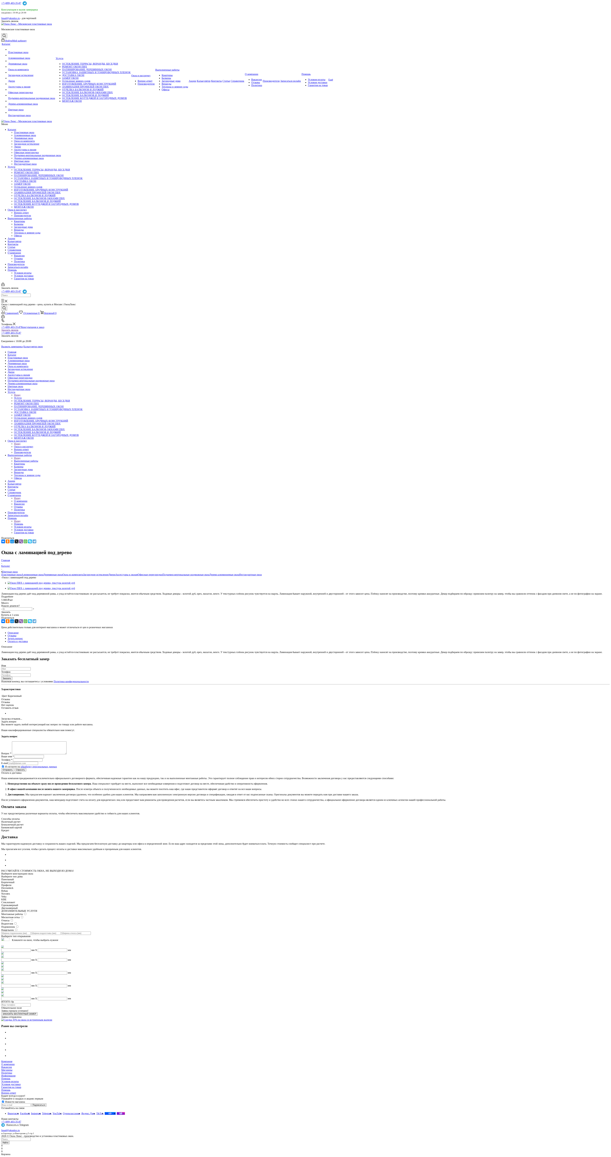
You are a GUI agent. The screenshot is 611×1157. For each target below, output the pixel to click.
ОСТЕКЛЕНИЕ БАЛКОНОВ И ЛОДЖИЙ (37, 201)
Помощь (12, 270)
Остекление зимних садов (28, 187)
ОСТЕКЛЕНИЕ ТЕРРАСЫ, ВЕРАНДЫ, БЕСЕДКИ (42, 169)
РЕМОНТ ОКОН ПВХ (26, 172)
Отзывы (18, 258)
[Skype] (30, 541)
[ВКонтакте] (3, 541)
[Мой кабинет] (3, 285)
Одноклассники (71, 1113)
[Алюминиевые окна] (31, 55)
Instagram (36, 1113)
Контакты (13, 244)
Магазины (6, 1070)
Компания (6, 1061)
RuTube (121, 1113)
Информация (8, 1075)
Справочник (14, 250)
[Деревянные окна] (31, 61)
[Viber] (21, 541)
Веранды (19, 230)
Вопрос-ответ (21, 212)
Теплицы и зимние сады (27, 232)
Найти (5, 1142)
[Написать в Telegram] (25, 3)
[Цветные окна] (31, 106)
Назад (17, 395)
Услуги (11, 166)
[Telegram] (34, 541)
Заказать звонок (9, 330)
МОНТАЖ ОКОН (24, 207)
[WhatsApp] (25, 541)
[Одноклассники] (8, 541)
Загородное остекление (26, 144)
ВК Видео (110, 1113)
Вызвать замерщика (12, 346)
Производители (22, 215)
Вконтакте (13, 1113)
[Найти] (2, 299)
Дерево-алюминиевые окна (29, 158)
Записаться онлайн (18, 267)
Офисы (18, 235)
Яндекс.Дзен (88, 1113)
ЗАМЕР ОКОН (22, 184)
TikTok (100, 1113)
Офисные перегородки (26, 152)
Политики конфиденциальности (71, 681)
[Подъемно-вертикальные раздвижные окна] (31, 95)
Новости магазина (14, 1101)
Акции (11, 238)
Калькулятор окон (33, 346)
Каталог (12, 129)
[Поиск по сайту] (4, 35)
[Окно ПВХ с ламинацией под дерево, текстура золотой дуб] (41, 583)
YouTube (57, 1113)
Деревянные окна (23, 138)
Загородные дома (23, 227)
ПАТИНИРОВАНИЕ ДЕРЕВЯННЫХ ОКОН (39, 175)
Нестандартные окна (25, 164)
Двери (17, 146)
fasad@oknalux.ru (10, 1130)
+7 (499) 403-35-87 (11, 3)
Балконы (18, 224)
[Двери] (31, 78)
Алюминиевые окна (25, 135)
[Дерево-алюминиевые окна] (31, 101)
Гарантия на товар (24, 278)
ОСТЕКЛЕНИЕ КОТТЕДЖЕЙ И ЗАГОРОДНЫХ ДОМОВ (46, 204)
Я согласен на (31, 766)
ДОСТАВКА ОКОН (25, 181)
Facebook (25, 1113)
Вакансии (19, 255)
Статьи (11, 247)
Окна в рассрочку (17, 209)
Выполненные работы (20, 218)
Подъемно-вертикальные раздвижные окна (37, 155)
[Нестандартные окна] (31, 112)
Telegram (46, 1113)
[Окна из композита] (31, 66)
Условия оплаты (23, 272)
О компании (14, 252)
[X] (16, 541)
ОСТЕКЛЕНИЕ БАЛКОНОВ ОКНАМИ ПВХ (39, 198)
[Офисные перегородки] (31, 89)
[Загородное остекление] (31, 72)
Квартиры (19, 221)
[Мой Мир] (12, 541)
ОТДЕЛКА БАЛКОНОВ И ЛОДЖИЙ (35, 195)
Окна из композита (24, 141)
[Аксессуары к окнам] (31, 83)
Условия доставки (23, 275)
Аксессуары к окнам (25, 149)
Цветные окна (21, 161)
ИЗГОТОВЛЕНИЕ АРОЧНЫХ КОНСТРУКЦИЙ (41, 189)
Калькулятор (14, 241)
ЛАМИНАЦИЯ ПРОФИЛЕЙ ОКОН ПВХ (37, 192)
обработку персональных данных (39, 766)
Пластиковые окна (24, 132)
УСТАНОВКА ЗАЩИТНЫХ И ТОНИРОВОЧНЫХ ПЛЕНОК (48, 178)
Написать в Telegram (17, 1125)
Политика (19, 261)
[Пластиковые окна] (31, 49)
